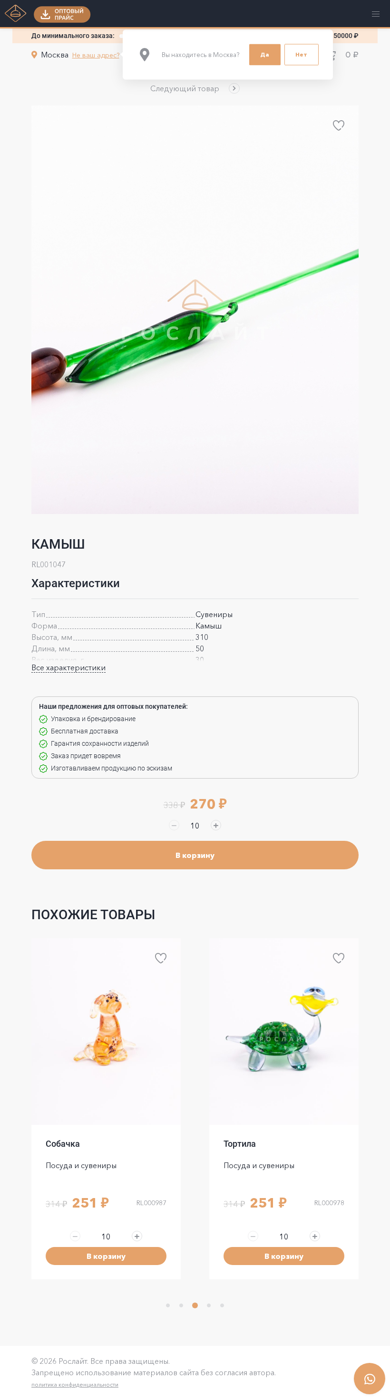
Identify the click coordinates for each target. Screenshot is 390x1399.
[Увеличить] (216, 825)
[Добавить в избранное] (338, 125)
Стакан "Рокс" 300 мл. (268, 1144)
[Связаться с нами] (369, 1378)
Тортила (62, 1144)
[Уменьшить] (174, 825)
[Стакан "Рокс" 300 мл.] (284, 1031)
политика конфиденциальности (74, 1384)
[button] (194, 88)
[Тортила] (106, 1031)
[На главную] (15, 14)
